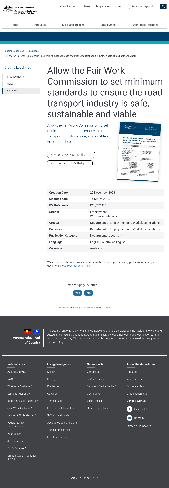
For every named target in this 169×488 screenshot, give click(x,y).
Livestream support (58, 437)
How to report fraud (98, 408)
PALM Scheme (15, 448)
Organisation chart (137, 393)
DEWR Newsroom (97, 379)
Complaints (93, 393)
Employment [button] (109, 24)
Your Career (14, 433)
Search (51, 371)
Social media (94, 400)
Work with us (134, 379)
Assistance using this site (62, 422)
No (89, 293)
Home (14, 24)
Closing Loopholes (14, 51)
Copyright (52, 393)
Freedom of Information (61, 408)
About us (132, 371)
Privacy (51, 379)
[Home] (19, 9)
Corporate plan (135, 386)
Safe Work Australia (18, 408)
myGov (11, 379)
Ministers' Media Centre (100, 386)
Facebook (139, 409)
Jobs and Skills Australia (21, 400)
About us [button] (40, 24)
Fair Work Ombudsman (20, 415)
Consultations (67, 6)
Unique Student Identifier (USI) (21, 457)
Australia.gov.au (16, 371)
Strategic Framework (139, 425)
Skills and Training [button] (73, 24)
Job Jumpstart (16, 441)
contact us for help (79, 265)
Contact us (93, 371)
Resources (33, 51)
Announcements (14, 76)
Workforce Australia (18, 386)
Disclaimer (53, 386)
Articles (9, 83)
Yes (77, 293)
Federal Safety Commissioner (15, 424)
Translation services (58, 429)
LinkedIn (139, 418)
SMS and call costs (58, 415)
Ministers (85, 6)
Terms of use (54, 400)
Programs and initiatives (109, 6)
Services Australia (17, 393)
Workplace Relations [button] (145, 24)
